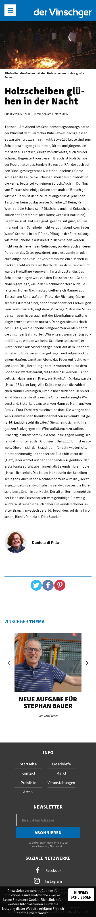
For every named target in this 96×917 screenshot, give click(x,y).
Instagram (53, 881)
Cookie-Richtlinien (43, 899)
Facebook (53, 870)
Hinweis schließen (81, 895)
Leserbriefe (61, 764)
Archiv (28, 791)
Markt (61, 773)
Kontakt (28, 773)
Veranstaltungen (61, 782)
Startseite (28, 764)
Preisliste (28, 782)
